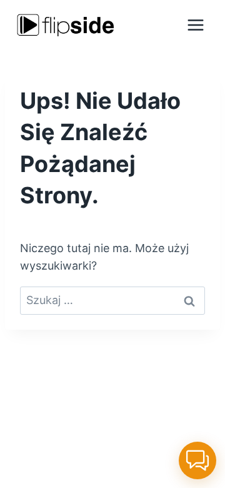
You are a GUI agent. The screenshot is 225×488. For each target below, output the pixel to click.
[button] (197, 460)
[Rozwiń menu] (195, 25)
